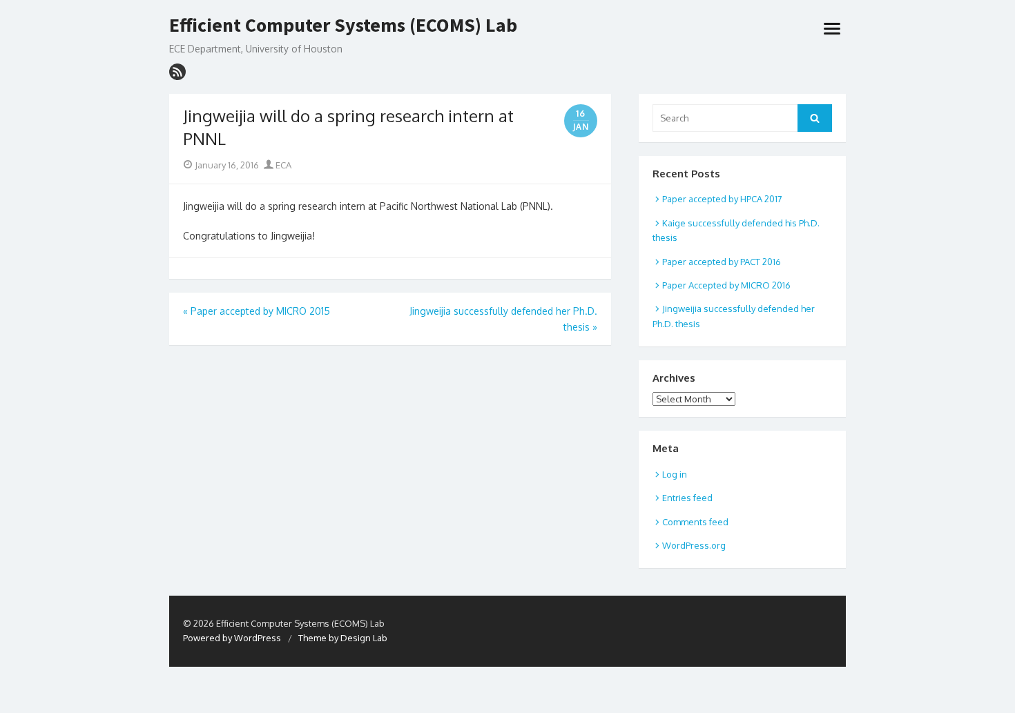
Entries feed (687, 497)
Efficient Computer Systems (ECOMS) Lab (343, 25)
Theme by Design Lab (342, 637)
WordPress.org (694, 545)
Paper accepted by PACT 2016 (721, 261)
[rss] (177, 72)
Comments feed (695, 521)
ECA (282, 164)
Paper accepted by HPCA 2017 (722, 198)
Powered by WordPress (232, 637)
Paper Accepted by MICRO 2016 (726, 285)
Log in (674, 474)
